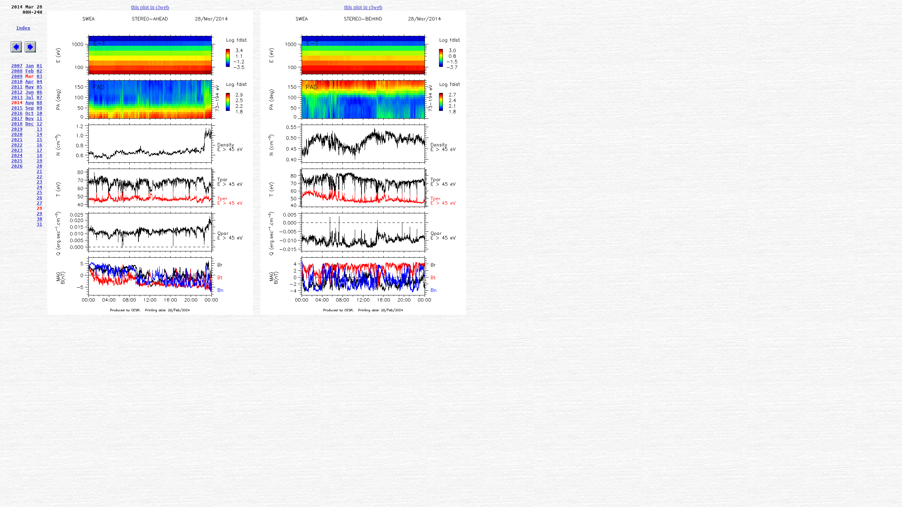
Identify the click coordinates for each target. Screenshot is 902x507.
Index (23, 28)
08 (39, 102)
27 (39, 203)
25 (39, 192)
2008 (17, 71)
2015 (17, 108)
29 (39, 213)
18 (39, 155)
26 (39, 197)
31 (39, 224)
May (29, 86)
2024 (17, 155)
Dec (29, 123)
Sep (29, 108)
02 (39, 71)
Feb (29, 71)
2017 (17, 118)
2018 (17, 123)
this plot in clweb (150, 7)
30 (39, 218)
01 (39, 65)
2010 (17, 81)
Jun (29, 92)
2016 (17, 113)
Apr (29, 81)
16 (39, 145)
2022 (17, 145)
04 (39, 81)
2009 (17, 76)
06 (39, 92)
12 (39, 123)
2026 (17, 166)
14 (39, 134)
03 (39, 76)
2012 (17, 92)
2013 (17, 97)
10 (39, 113)
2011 (17, 86)
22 (39, 176)
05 (39, 86)
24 (39, 187)
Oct (29, 113)
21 (39, 171)
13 (39, 129)
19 (39, 160)
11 (39, 118)
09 (39, 108)
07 (39, 97)
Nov (29, 118)
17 (39, 150)
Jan (29, 65)
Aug (29, 102)
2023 (17, 150)
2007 (17, 65)
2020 (17, 134)
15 (39, 139)
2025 (17, 160)
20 (39, 166)
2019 (17, 129)
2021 (17, 139)
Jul (29, 97)
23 (39, 181)
